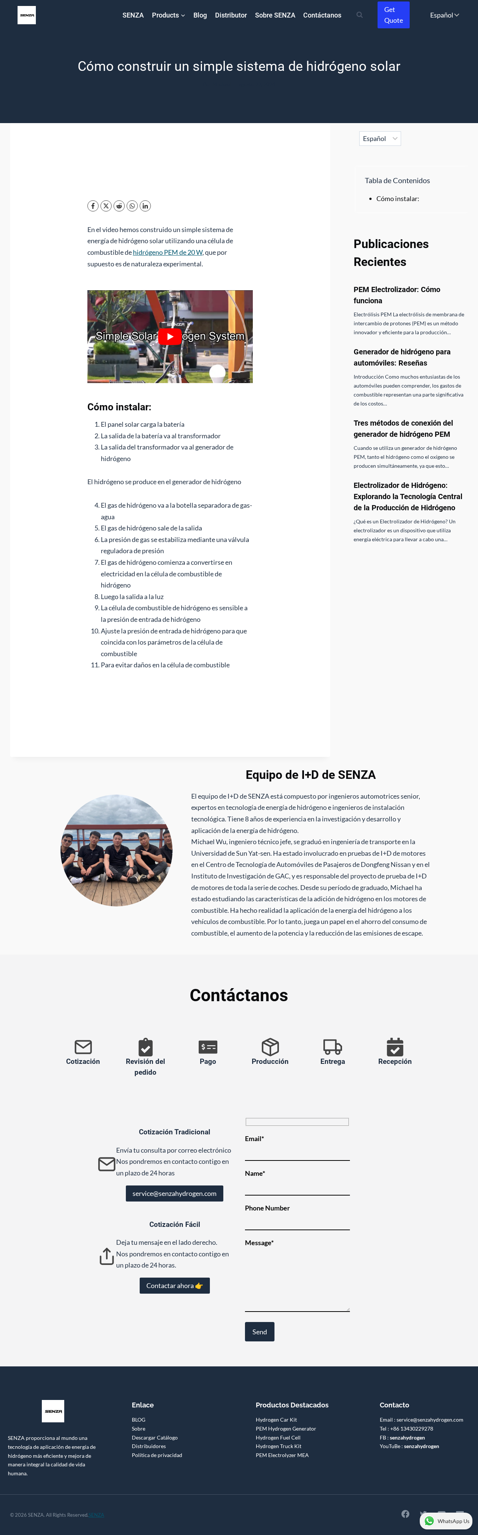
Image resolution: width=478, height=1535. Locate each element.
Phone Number (267, 1208)
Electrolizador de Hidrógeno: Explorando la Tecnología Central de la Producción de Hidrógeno (408, 496)
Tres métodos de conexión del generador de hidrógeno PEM (403, 429)
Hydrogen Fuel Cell (278, 1437)
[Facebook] (93, 206)
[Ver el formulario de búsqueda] (359, 15)
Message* (259, 1242)
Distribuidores (149, 1446)
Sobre (138, 1428)
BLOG (138, 1419)
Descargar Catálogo (155, 1437)
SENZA (133, 15)
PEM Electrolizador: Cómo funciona (397, 295)
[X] (106, 206)
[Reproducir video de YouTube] (170, 336)
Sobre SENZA (275, 15)
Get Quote (393, 14)
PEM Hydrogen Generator (286, 1428)
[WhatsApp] (132, 206)
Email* (254, 1138)
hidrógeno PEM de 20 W (167, 252)
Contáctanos (322, 15)
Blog (200, 15)
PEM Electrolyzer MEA (282, 1455)
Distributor (231, 15)
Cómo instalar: (397, 198)
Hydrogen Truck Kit (278, 1446)
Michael (221, 84)
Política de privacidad (157, 1455)
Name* (255, 1173)
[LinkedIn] (145, 206)
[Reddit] (119, 206)
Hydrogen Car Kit (276, 1419)
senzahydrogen (407, 1437)
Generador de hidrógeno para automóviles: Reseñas (402, 357)
